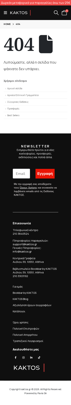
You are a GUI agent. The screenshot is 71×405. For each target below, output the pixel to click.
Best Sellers (13, 115)
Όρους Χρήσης (28, 187)
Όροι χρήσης (20, 322)
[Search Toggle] (56, 12)
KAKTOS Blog (20, 299)
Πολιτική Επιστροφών (26, 328)
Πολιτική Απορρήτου (25, 334)
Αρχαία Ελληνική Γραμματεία (23, 95)
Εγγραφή (45, 173)
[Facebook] (16, 357)
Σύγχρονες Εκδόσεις (18, 101)
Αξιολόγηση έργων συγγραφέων (32, 305)
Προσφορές (13, 108)
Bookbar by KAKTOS (24, 292)
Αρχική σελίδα (14, 88)
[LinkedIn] (31, 357)
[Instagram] (23, 357)
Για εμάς (18, 286)
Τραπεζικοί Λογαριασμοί (28, 341)
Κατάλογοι (19, 311)
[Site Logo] (20, 12)
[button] (6, 13)
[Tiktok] (39, 357)
